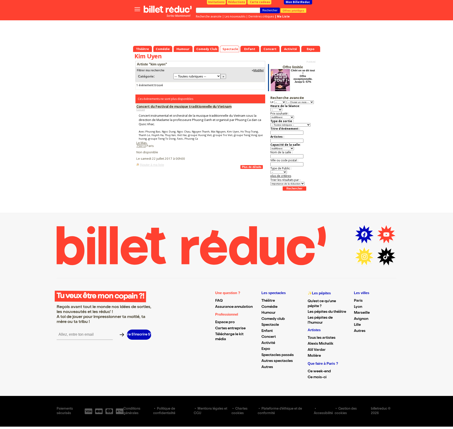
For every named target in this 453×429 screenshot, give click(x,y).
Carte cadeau (260, 2)
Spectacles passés (277, 355)
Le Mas (141, 143)
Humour (268, 313)
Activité (268, 343)
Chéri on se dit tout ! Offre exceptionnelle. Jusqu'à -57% (303, 76)
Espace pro (225, 322)
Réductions (236, 2)
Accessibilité (323, 413)
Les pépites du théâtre (327, 312)
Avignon (361, 319)
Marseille (362, 313)
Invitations (216, 2)
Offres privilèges (293, 10)
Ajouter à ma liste (152, 165)
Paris (358, 301)
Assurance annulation (234, 307)
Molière (314, 356)
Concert (140, 109)
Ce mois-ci (317, 377)
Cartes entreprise (230, 328)
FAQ (219, 301)
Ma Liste (283, 16)
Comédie (269, 307)
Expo (265, 349)
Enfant (267, 331)
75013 (141, 146)
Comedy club (273, 319)
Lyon (358, 307)
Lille (357, 325)
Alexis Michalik (320, 344)
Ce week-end (319, 371)
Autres (267, 367)
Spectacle (270, 325)
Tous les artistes (322, 338)
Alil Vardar (317, 350)
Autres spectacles (277, 361)
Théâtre (268, 301)
